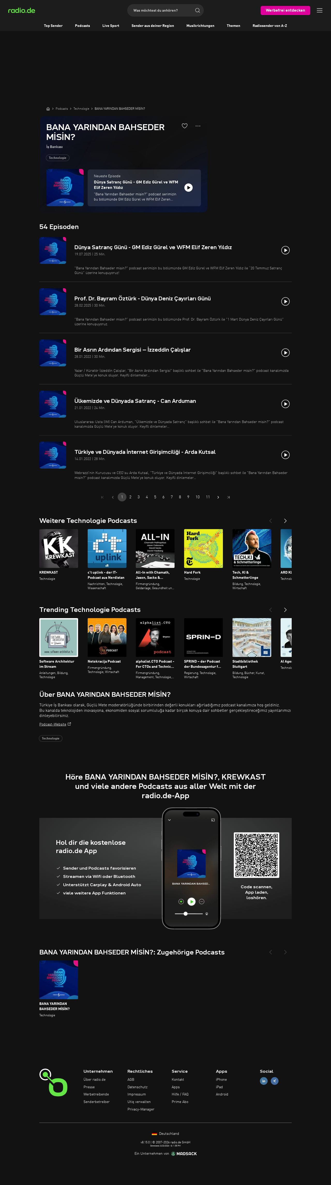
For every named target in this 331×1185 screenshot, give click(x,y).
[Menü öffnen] (320, 10)
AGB (130, 1080)
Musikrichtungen (200, 26)
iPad (219, 1087)
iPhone (221, 1080)
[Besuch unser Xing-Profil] (275, 1081)
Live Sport (110, 26)
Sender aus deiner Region (153, 26)
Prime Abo (180, 1102)
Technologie (57, 158)
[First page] (102, 497)
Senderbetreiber (97, 1102)
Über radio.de (95, 1080)
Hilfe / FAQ (180, 1094)
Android (222, 1094)
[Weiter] (285, 519)
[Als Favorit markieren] (184, 126)
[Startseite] (48, 109)
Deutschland (168, 1134)
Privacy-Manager (140, 1109)
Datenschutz (137, 1087)
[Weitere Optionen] (198, 126)
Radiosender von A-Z (270, 26)
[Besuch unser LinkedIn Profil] (264, 1081)
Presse (89, 1087)
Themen (233, 26)
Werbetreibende (96, 1094)
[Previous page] (113, 497)
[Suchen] (197, 10)
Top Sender (53, 26)
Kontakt (178, 1080)
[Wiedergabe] (188, 187)
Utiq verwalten (139, 1102)
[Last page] (228, 497)
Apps (176, 1087)
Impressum (136, 1094)
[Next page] (218, 497)
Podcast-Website (52, 724)
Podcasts (82, 26)
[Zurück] (270, 519)
